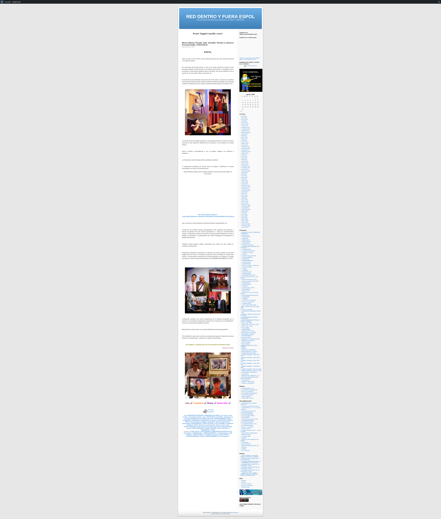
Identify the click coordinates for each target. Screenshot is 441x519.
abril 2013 (244, 140)
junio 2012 (244, 156)
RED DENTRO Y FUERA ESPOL (220, 16)
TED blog (244, 447)
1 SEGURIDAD (246, 297)
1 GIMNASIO (245, 270)
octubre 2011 (245, 169)
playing (224, 427)
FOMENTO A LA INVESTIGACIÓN (251, 339)
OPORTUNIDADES (190, 427)
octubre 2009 (245, 207)
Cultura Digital (245, 327)
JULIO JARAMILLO (221, 423)
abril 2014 (244, 121)
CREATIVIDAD (210, 417)
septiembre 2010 (246, 190)
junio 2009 (244, 214)
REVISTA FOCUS (246, 444)
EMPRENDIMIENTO (212, 436)
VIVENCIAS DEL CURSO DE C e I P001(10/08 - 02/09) (250, 465)
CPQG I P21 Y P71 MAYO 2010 (250, 324)
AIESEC (244, 409)
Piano (211, 427)
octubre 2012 (245, 150)
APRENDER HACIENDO (212, 415)
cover (203, 417)
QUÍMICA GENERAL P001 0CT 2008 (251, 369)
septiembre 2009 (246, 209)
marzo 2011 (245, 180)
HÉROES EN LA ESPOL (248, 340)
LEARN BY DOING (192, 425)
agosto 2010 (245, 191)
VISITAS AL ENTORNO (248, 383)
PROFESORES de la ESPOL (249, 351)
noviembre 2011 (246, 167)
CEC (243, 312)
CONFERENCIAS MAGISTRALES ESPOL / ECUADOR (250, 320)
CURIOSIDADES (246, 329)
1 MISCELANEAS (198, 435)
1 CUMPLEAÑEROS (247, 257)
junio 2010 (244, 195)
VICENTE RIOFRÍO (210, 428)
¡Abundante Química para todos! (250, 406)
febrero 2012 (245, 162)
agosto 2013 (245, 133)
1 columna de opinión (247, 252)
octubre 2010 (245, 188)
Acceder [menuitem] (8, 2)
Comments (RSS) (225, 513)
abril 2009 (244, 217)
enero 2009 (245, 222)
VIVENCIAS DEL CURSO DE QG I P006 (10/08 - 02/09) (250, 470)
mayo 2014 (245, 119)
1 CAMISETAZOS (196, 433)
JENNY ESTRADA (208, 423)
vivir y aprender (246, 450)
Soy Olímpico (245, 374)
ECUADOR (202, 418)
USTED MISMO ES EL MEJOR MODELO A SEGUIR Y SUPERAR (250, 456)
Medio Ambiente (246, 343)
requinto (189, 428)
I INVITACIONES (246, 342)
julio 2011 (244, 174)
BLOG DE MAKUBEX (247, 412)
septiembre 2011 (246, 170)
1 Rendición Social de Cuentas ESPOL (216, 435)
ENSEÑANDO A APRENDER (200, 420)
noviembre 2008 (246, 225)
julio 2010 (244, 193)
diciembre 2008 (246, 224)
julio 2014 (244, 116)
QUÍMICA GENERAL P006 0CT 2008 (251, 370)
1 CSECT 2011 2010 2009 (249, 255)
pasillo (198, 427)
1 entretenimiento (222, 433)
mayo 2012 (245, 158)
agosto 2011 (245, 172)
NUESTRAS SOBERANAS (249, 350)
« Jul (240, 111)
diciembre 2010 (246, 185)
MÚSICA (244, 348)
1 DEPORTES (245, 259)
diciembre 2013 (246, 127)
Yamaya (212, 430)
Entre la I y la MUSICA (247, 391)
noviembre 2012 (246, 148)
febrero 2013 (245, 143)
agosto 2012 (245, 153)
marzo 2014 (245, 122)
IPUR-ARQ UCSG (246, 434)
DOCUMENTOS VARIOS (248, 334)
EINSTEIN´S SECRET (247, 422)
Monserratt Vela (210, 425)
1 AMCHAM (245, 238)
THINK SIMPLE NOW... (248, 398)
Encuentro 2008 (246, 337)
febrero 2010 (245, 201)
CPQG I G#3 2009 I (247, 323)
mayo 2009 (245, 216)
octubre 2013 (245, 130)
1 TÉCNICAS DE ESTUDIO (249, 300)
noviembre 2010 (246, 187)
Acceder (244, 482)
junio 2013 (244, 137)
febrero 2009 (245, 220)
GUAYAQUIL (211, 422)
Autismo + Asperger (247, 309)
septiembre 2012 (246, 151)
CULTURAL (219, 417)
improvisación (225, 422)
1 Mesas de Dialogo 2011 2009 (250, 281)
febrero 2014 (245, 124)
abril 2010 (244, 198)
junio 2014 (244, 117)
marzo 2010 (245, 199)
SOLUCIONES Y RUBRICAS (249, 372)
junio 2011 (244, 175)
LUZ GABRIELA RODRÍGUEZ (249, 393)
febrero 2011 (245, 182)
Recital (229, 427)
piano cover (217, 427)
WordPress (235, 512)
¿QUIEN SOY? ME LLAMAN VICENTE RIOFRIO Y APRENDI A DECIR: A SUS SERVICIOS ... (249, 474)
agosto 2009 (245, 211)
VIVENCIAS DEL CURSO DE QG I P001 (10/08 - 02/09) (250, 467)
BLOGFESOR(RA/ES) (247, 414)
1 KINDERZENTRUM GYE (248, 275)
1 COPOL (244, 254)
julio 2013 (244, 135)
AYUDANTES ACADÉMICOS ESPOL (251, 311)
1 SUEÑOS (245, 298)
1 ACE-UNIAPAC (246, 236)
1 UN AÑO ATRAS (246, 303)
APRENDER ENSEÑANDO (195, 415)
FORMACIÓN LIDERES (225, 420)
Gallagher (204, 422)
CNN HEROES (245, 417)
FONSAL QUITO (246, 428)
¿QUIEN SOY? (246, 235)
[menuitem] (2, 2)
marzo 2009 (245, 219)
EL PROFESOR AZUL (247, 425)
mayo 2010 (245, 196)
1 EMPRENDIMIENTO (209, 433)
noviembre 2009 (246, 206)
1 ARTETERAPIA (205, 431)
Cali (222, 415)
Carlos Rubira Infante (194, 417)
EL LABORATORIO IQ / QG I (249, 423)
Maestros (202, 425)
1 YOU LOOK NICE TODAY (249, 305)
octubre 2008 (245, 227)
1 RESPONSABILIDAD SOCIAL (250, 295)
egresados (210, 418)
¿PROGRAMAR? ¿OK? (248, 388)
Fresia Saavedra (195, 422)
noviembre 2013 (246, 129)
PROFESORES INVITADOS (249, 353)
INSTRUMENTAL (196, 423)
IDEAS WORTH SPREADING (249, 433)
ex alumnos (213, 420)
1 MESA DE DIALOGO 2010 (249, 279)
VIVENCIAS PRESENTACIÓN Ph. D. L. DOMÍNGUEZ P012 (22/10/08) (251, 462)
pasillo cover (205, 427)
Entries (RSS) (214, 513)
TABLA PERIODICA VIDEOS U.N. (250, 445)
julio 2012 (244, 154)
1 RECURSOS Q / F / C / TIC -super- (251, 407)
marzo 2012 (245, 161)
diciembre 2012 (246, 146)
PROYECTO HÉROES (247, 394)
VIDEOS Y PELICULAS (248, 381)
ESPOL (208, 52)
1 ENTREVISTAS (246, 263)
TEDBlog (244, 448)
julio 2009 (244, 212)
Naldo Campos (220, 425)
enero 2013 (245, 145)
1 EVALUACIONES (247, 267)
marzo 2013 (245, 142)
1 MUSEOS (245, 286)
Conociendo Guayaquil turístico (250, 419)
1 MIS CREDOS (246, 282)
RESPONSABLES (198, 428)
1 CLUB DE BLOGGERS (248, 251)
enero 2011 (245, 183)
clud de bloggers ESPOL (248, 415)
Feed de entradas (246, 483)
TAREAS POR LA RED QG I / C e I (251, 375)
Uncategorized (245, 380)
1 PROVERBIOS (246, 289)
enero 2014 (245, 125)
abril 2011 (244, 179)
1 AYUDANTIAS (246, 243)
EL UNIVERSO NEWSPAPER (249, 390)
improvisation (186, 423)
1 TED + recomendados (248, 301)
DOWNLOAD (194, 418)
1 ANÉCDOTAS (194, 431)
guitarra (218, 422)
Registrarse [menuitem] (17, 2)
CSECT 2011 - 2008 (247, 326)
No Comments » (224, 436)
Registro (244, 480)
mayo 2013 (245, 138)
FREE (187, 422)
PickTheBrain (245, 442)
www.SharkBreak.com (250, 59)
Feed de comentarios (247, 485)
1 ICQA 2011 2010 (247, 271)
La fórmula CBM (246, 436)
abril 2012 (244, 159)
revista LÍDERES (246, 396)
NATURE (244, 438)
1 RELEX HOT (245, 290)
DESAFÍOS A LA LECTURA (249, 332)
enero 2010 (245, 203)
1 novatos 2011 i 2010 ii (248, 287)
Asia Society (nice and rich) (249, 411)
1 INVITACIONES (246, 273)
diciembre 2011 (246, 166)
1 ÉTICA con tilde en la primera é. (250, 265)
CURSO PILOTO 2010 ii (248, 331)
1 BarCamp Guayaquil (247, 244)
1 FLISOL (244, 268)
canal (225, 415)
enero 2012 (245, 164)
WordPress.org (245, 487)
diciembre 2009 (246, 204)
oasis (227, 425)
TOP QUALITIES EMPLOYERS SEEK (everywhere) (249, 377)
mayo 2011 (244, 177)
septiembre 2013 (246, 132)
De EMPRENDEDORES (248, 420)
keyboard (230, 423)
